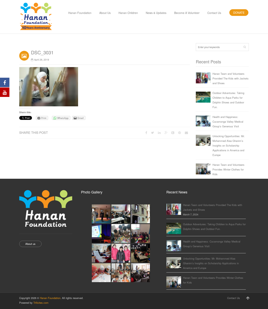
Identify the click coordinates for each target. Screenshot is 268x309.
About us (30, 244)
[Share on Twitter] (152, 132)
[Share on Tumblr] (173, 132)
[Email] (186, 132)
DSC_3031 (42, 52)
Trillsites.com (40, 302)
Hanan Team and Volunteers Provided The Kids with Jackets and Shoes (230, 78)
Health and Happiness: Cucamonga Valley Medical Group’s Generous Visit (227, 121)
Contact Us (233, 298)
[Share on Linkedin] (159, 132)
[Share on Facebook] (146, 132)
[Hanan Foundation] (36, 17)
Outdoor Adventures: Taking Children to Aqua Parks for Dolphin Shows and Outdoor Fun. (228, 100)
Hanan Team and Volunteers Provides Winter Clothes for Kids (228, 169)
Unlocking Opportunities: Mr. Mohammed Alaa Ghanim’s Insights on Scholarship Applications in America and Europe (228, 145)
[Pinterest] (179, 132)
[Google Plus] (166, 132)
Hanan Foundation (50, 298)
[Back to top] (248, 298)
